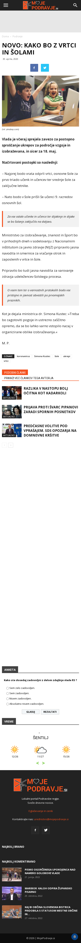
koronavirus (23, 356)
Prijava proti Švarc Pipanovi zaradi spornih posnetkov (51, 409)
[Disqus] (40, 507)
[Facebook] (35, 830)
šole (57, 356)
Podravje (18, 36)
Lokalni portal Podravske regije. (40, 798)
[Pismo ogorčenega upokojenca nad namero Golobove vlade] (12, 874)
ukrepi (66, 356)
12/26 (15, 758)
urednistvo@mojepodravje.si (51, 819)
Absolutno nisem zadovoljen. (26, 703)
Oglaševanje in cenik (40, 811)
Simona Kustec (42, 356)
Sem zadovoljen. (19, 693)
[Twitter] (46, 830)
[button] (75, 5)
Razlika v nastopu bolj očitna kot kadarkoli (46, 390)
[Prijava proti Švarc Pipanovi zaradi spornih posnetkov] (12, 411)
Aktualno (9, 397)
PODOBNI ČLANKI (15, 372)
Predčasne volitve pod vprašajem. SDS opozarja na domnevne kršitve (50, 431)
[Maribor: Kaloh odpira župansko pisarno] (12, 893)
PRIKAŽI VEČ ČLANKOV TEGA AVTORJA (28, 378)
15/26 (66, 758)
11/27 (40, 758)
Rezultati (50, 712)
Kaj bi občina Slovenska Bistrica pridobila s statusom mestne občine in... (51, 910)
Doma (5, 36)
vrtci (6, 360)
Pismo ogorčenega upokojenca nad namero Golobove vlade (50, 871)
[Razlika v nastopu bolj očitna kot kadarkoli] (12, 393)
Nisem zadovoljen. (20, 698)
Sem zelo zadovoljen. (22, 688)
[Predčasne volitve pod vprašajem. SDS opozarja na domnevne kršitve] (12, 430)
